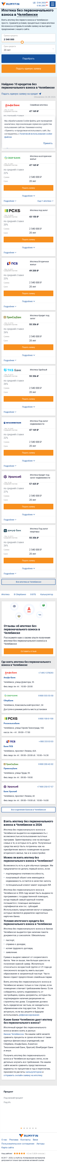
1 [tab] (21, 1128)
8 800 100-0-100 (45, 718)
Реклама (13, 1139)
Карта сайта (7, 1147)
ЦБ (34, 2)
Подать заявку (28, 188)
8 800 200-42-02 (45, 764)
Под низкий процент (13, 1097)
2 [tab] (24, 1128)
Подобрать (28, 58)
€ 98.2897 (41, 5)
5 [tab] (32, 1128)
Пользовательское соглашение (17, 1143)
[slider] (22, 42)
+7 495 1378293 (45, 672)
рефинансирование (29, 1014)
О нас (4, 1139)
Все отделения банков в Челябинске (28, 809)
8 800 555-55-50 (45, 695)
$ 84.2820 (41, 2)
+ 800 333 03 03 (46, 741)
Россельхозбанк (12, 723)
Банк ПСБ (8, 746)
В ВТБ (33, 594)
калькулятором (34, 1071)
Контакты (25, 1139)
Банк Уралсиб (10, 791)
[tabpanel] (27, 1097)
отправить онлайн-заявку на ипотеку (23, 1075)
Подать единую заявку (28, 68)
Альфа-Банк (9, 677)
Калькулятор (46, 594)
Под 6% (7, 1102)
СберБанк (8, 700)
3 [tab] (27, 1128)
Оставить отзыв (28, 651)
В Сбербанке (20, 594)
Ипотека (5, 594)
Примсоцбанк (10, 768)
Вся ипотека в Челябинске (28, 581)
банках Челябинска (14, 1033)
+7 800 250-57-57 (45, 786)
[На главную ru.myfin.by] (28, 1135)
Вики (35, 1139)
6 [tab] (35, 1128)
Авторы (41, 1143)
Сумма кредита (11, 35)
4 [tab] (29, 1128)
